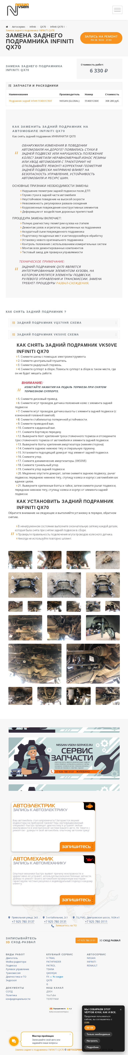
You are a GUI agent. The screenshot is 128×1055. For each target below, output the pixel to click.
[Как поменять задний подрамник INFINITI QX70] (20, 696)
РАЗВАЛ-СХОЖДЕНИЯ (72, 283)
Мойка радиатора (16, 961)
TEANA (50, 969)
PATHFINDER (53, 961)
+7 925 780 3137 (23, 921)
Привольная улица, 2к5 (24, 917)
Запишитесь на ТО (66, 925)
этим (86, 1022)
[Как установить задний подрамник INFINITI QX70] (108, 560)
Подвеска (11, 965)
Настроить (92, 1041)
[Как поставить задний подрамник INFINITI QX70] (25, 585)
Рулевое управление (17, 969)
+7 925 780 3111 (96, 921)
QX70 (49, 980)
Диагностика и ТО (16, 976)
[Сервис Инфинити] (18, 10)
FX (47, 976)
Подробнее (92, 1047)
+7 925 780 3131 (55, 921)
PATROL (51, 965)
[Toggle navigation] (117, 10)
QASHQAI (51, 973)
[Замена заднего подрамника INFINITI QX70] (78, 560)
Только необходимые (98, 1034)
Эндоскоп (11, 980)
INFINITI (91, 961)
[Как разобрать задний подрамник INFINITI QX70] (35, 664)
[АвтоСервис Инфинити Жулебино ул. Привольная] (64, 758)
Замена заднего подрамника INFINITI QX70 (39, 1049)
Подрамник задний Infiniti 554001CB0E (30, 100)
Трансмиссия (13, 973)
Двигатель (12, 958)
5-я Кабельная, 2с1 (57, 917)
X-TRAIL (50, 958)
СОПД (9, 991)
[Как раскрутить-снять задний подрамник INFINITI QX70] (103, 627)
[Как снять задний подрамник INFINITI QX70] (20, 560)
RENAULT (92, 965)
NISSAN (91, 958)
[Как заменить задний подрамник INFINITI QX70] (49, 560)
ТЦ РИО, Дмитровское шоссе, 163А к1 (98, 917)
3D (109, 940)
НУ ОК (90, 1028)
